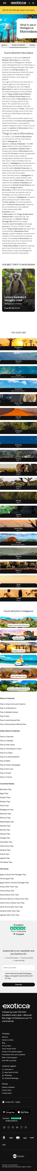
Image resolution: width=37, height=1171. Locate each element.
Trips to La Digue (6, 753)
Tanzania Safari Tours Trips (10, 911)
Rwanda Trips (5, 834)
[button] (18, 984)
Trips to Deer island (7, 745)
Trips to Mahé (5, 761)
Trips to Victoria (6, 777)
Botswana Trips (6, 789)
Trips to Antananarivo (8, 708)
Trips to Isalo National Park (10, 720)
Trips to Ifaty (4, 716)
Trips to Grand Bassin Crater (10, 749)
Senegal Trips (5, 838)
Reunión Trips (5, 830)
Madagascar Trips (6, 809)
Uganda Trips (5, 858)
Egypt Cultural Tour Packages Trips (13, 874)
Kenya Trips (4, 805)
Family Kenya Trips (7, 891)
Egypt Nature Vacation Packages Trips (14, 883)
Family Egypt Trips (7, 878)
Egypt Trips (4, 793)
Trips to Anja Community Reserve (12, 704)
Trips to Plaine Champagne (10, 765)
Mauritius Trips (5, 814)
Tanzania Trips (5, 850)
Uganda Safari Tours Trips (9, 915)
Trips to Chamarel (6, 736)
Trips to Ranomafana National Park (13, 724)
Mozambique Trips (7, 822)
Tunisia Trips (4, 854)
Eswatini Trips (5, 797)
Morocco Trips (5, 818)
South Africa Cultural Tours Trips (12, 903)
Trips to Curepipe (6, 741)
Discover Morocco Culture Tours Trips (14, 899)
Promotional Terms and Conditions (13, 1054)
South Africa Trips (7, 846)
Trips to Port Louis (6, 769)
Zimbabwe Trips (6, 862)
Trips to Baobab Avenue (9, 712)
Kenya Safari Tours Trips (9, 887)
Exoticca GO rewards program (12, 1051)
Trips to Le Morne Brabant (9, 757)
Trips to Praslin (5, 773)
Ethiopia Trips (5, 801)
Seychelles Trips (6, 842)
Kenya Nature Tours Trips (9, 895)
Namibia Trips (5, 826)
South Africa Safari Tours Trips (11, 907)
